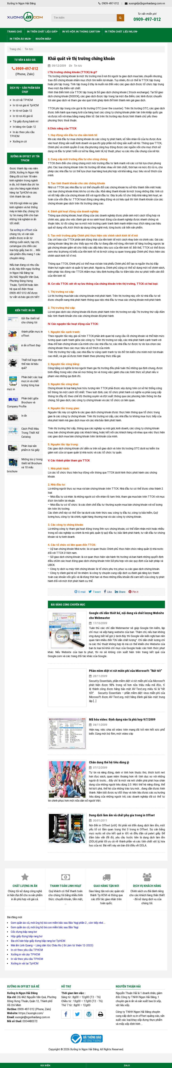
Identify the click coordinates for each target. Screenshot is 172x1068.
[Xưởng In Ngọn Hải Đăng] (25, 17)
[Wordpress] (89, 1014)
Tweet (97, 592)
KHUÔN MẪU (43, 38)
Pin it (135, 592)
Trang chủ (15, 49)
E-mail (81, 592)
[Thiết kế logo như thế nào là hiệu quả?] (13, 363)
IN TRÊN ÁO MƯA (20, 38)
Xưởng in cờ (20, 141)
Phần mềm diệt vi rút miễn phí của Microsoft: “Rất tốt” (125, 671)
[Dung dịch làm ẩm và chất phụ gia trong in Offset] (67, 828)
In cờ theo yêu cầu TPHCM (27, 950)
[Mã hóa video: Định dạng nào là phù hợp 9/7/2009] (67, 733)
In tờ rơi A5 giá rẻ (23, 116)
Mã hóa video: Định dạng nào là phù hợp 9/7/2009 (122, 719)
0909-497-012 (110, 3)
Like (109, 592)
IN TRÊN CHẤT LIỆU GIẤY (42, 31)
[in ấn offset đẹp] (13, 348)
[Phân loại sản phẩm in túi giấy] (13, 448)
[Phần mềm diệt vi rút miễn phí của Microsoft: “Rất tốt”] (67, 687)
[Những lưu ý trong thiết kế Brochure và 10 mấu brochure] (13, 462)
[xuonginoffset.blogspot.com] (100, 1014)
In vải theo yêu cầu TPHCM (27, 959)
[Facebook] (65, 1014)
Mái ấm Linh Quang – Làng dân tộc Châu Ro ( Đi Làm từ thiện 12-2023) (52, 945)
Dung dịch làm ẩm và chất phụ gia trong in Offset (122, 815)
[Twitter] (77, 1014)
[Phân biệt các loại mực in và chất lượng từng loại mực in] (13, 381)
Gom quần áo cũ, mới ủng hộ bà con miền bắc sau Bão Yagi (44, 927)
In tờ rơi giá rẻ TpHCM (26, 105)
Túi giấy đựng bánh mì (25, 121)
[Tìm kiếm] (120, 17)
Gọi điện (45, 1065)
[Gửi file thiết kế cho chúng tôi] (13, 319)
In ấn (24, 415)
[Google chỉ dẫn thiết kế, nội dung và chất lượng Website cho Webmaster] (67, 630)
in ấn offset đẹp (30, 345)
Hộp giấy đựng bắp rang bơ (26, 936)
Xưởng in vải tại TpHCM (24, 963)
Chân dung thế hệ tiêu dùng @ (109, 762)
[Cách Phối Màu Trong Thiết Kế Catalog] (13, 431)
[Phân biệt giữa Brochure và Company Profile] (13, 399)
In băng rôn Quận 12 (24, 126)
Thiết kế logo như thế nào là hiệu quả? (31, 364)
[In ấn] (13, 418)
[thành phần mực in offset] (13, 334)
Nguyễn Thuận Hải (126, 993)
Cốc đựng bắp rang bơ (24, 931)
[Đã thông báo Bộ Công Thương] (86, 1038)
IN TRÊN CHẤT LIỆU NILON (121, 31)
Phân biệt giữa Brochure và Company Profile (22, 402)
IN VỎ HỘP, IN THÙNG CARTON (81, 31)
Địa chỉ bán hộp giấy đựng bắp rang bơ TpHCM (38, 940)
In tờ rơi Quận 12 (22, 110)
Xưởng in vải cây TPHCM (25, 954)
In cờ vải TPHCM (23, 100)
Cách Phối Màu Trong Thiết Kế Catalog (30, 432)
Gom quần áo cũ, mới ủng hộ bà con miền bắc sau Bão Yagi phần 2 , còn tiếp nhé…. (58, 922)
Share (122, 592)
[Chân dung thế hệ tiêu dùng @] (67, 779)
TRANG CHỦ (14, 31)
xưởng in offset (23, 230)
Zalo (127, 1065)
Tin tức (29, 49)
